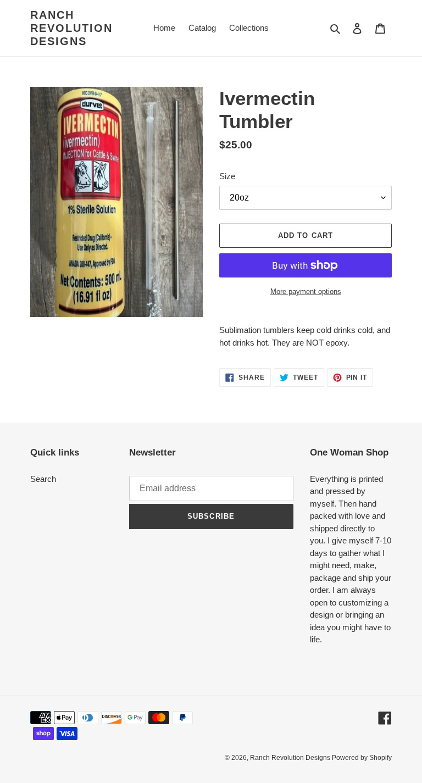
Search (43, 479)
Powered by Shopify (362, 758)
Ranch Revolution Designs (71, 28)
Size (227, 176)
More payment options (305, 291)
